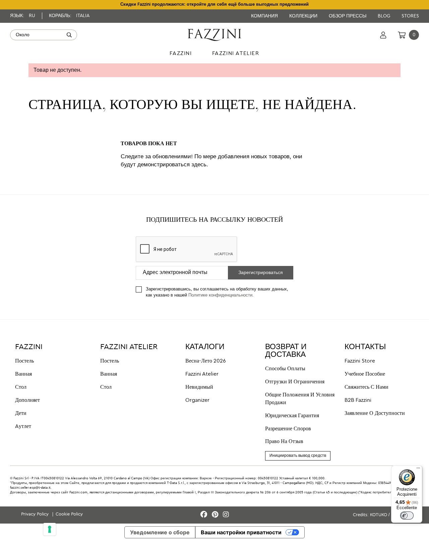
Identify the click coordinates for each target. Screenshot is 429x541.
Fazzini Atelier (202, 374)
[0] (402, 35)
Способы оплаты (285, 369)
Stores (410, 16)
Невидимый (199, 387)
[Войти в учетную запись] (383, 35)
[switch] (407, 515)
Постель (24, 361)
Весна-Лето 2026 (205, 361)
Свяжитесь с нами (366, 387)
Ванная (23, 374)
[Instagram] (226, 515)
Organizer (197, 400)
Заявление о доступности (375, 413)
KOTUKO (378, 515)
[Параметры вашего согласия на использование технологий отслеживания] (49, 529)
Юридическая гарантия (292, 416)
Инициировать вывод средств (297, 456)
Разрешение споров (288, 429)
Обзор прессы (348, 16)
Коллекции (304, 16)
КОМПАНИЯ (265, 16)
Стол (20, 387)
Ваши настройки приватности (241, 532)
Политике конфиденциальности (220, 295)
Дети (20, 413)
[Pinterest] (216, 515)
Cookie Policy (69, 514)
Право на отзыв (284, 441)
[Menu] (418, 470)
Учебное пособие (365, 374)
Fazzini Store (360, 361)
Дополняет (27, 400)
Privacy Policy (35, 514)
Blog (384, 16)
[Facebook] (204, 515)
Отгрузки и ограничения (294, 382)
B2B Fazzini (358, 400)
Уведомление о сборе (160, 532)
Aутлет (23, 426)
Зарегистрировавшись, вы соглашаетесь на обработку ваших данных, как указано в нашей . (217, 292)
